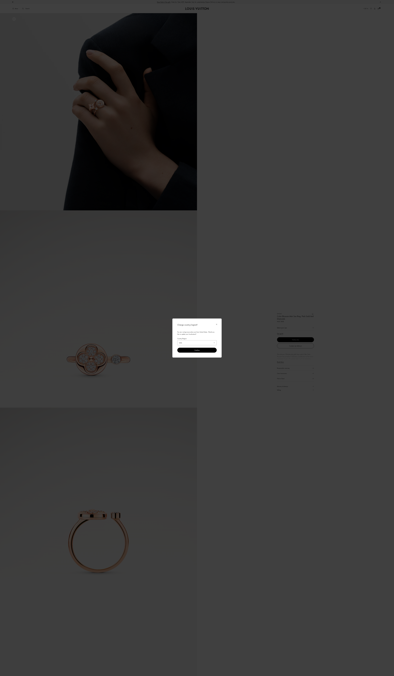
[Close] (216, 324)
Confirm (197, 350)
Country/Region (182, 338)
